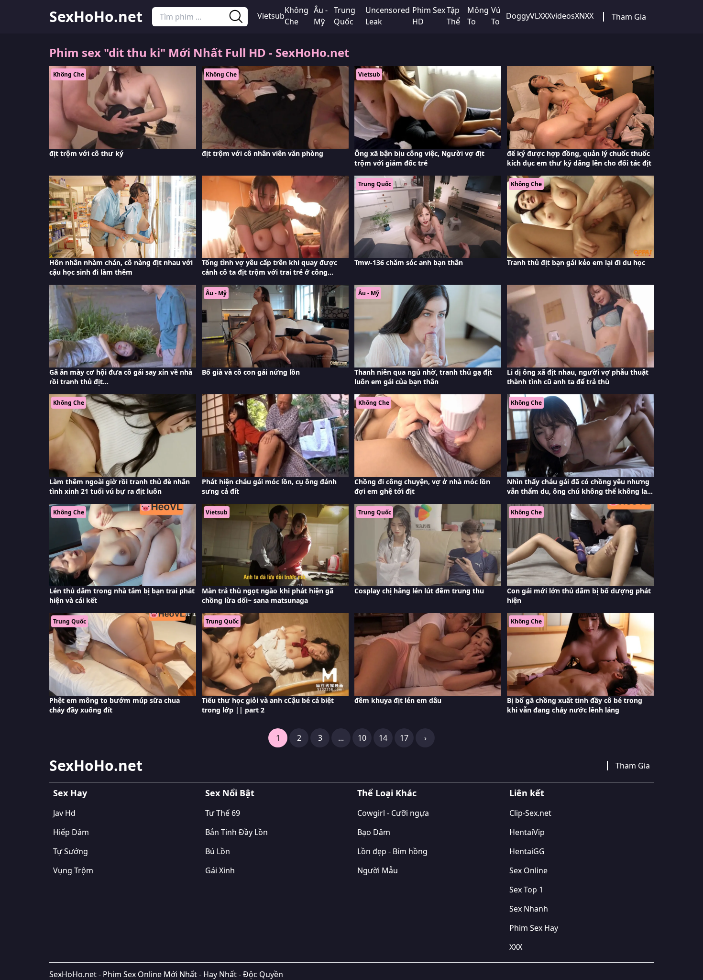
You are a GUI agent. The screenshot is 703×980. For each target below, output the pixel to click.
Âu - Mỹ (321, 16)
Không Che (296, 16)
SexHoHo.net (96, 16)
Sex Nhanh (528, 908)
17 (404, 738)
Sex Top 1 (526, 889)
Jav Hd (64, 813)
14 (383, 738)
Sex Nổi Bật (229, 793)
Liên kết (526, 793)
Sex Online (528, 870)
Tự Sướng (70, 851)
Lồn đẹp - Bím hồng (392, 851)
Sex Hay (70, 793)
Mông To (478, 16)
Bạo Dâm (373, 832)
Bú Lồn (217, 851)
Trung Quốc (344, 16)
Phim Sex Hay (533, 928)
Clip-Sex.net (530, 813)
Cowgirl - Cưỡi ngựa (393, 813)
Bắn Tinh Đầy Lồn (236, 832)
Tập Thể (453, 16)
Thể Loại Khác (387, 793)
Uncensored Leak (387, 16)
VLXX (538, 16)
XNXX (584, 16)
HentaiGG (527, 851)
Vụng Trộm (73, 870)
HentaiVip (527, 832)
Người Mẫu (377, 870)
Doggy (518, 16)
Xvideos (561, 16)
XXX (515, 947)
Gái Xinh (220, 870)
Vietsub (271, 16)
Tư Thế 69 (222, 813)
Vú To (496, 16)
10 (362, 738)
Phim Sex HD (428, 16)
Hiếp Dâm (71, 832)
